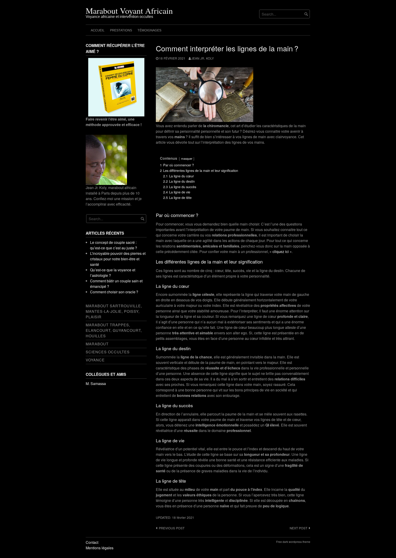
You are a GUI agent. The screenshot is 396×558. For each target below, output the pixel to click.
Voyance (95, 360)
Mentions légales (99, 547)
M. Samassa (96, 383)
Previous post (171, 528)
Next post (298, 528)
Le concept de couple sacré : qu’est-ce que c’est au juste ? (113, 245)
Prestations (121, 30)
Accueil (97, 30)
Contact (92, 542)
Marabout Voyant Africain (129, 10)
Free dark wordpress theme (293, 542)
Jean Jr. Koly (202, 58)
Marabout (97, 343)
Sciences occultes (108, 352)
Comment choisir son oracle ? (114, 291)
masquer (186, 158)
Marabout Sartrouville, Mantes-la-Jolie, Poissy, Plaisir (114, 311)
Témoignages (149, 30)
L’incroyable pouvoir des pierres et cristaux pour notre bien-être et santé (118, 259)
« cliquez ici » (281, 251)
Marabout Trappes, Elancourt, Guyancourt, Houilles (114, 330)
